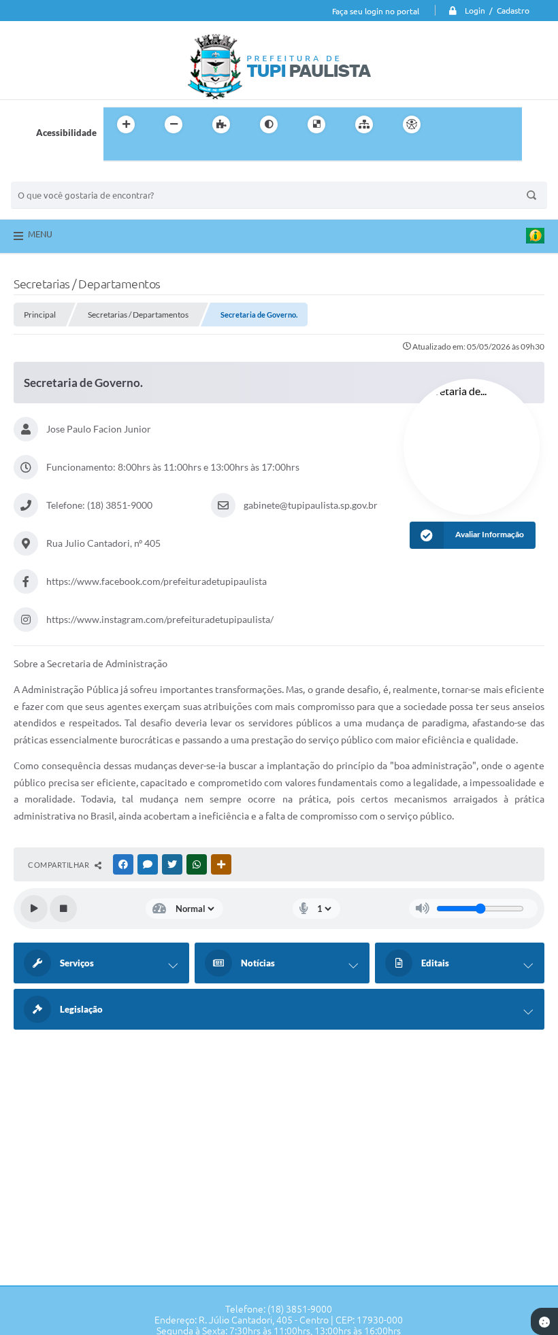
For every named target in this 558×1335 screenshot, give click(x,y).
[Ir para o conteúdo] (450, 124)
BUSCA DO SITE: (51, 175)
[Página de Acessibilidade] (411, 124)
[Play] (34, 908)
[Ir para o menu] (480, 124)
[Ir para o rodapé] (147, 152)
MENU (40, 234)
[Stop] (63, 908)
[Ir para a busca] (117, 152)
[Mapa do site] (364, 124)
